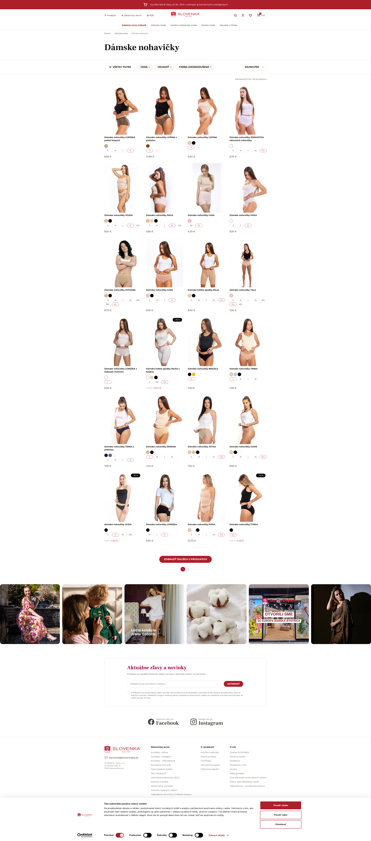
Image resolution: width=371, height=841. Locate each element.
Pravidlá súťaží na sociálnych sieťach (248, 777)
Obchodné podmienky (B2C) (165, 777)
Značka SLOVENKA (239, 752)
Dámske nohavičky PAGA (159, 215)
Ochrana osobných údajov (164, 790)
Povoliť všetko (280, 805)
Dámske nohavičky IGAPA (243, 446)
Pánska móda (208, 25)
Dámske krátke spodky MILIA (203, 290)
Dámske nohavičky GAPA (159, 290)
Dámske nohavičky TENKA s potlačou (119, 448)
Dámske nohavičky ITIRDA (244, 524)
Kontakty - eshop (159, 752)
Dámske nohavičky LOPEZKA (161, 524)
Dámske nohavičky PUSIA (201, 524)
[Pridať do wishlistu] (137, 549)
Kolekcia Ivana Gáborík (134, 25)
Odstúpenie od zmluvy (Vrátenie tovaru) (171, 794)
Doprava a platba (159, 781)
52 (199, 225)
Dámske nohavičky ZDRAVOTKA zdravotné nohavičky (247, 139)
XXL (263, 150)
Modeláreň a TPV (238, 765)
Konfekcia (235, 760)
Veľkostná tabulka (210, 769)
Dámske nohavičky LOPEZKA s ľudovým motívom (120, 370)
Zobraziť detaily (217, 835)
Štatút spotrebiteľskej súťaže (244, 781)
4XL (115, 304)
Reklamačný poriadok (162, 786)
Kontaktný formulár (161, 765)
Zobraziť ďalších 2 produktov (185, 559)
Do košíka (121, 548)
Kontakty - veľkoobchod (163, 760)
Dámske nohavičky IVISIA (243, 215)
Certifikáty (206, 760)
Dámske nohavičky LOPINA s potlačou (161, 139)
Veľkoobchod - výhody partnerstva (247, 786)
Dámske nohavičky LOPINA (202, 137)
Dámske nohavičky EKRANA (161, 446)
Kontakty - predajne (161, 756)
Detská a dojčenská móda (184, 25)
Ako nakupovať (158, 773)
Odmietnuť (280, 824)
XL (130, 150)
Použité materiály (210, 752)
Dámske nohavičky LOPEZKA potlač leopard (119, 139)
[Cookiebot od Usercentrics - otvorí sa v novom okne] (85, 835)
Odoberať (233, 684)
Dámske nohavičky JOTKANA (120, 290)
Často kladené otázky (161, 769)
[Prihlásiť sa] (243, 15)
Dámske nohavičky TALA (243, 290)
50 (191, 225)
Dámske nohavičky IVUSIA (118, 215)
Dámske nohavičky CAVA (201, 215)
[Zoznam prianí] (250, 15)
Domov (107, 33)
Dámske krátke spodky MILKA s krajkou (163, 370)
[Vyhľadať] (235, 15)
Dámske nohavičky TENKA (244, 368)
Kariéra (233, 769)
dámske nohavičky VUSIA (118, 524)
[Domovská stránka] (185, 14)
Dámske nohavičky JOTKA (202, 446)
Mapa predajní (237, 773)
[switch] (147, 835)
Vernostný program (211, 765)
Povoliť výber (281, 815)
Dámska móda (158, 25)
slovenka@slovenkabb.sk (123, 757)
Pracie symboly (208, 756)
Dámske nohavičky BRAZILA (203, 368)
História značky (237, 756)
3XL (107, 304)
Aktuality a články (229, 25)
